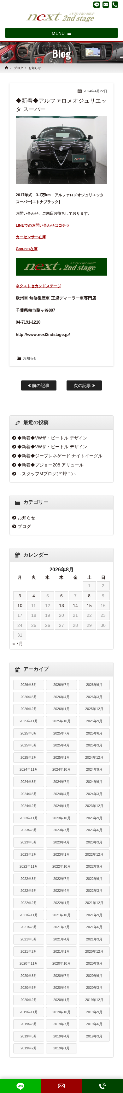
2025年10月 (61, 721)
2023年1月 (61, 854)
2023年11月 (29, 818)
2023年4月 (61, 842)
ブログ (18, 68)
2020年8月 (28, 975)
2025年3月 (94, 745)
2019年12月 (94, 1000)
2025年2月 (28, 757)
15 (89, 605)
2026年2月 (28, 709)
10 (19, 605)
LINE (20, 1086)
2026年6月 (94, 684)
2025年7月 (61, 733)
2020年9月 (94, 963)
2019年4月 (61, 1036)
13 (61, 605)
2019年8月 (28, 1024)
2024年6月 (94, 781)
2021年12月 (94, 903)
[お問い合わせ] (105, 4)
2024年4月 (61, 794)
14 (75, 605)
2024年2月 (28, 806)
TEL (102, 1086)
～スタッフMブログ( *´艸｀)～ (47, 473)
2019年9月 (94, 1012)
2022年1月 (61, 903)
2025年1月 (61, 757)
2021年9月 (94, 915)
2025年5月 (28, 745)
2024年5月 (28, 794)
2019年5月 (28, 1036)
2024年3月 (94, 794)
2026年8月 (28, 684)
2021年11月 (29, 915)
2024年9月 (94, 769)
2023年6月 (94, 830)
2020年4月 (61, 987)
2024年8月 (28, 781)
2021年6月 (94, 927)
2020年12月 (94, 951)
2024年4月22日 (95, 91)
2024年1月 (61, 806)
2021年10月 (61, 915)
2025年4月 (61, 745)
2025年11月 (29, 721)
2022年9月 (94, 866)
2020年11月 (29, 963)
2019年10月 (61, 1012)
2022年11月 (29, 866)
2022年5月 (28, 890)
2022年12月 (94, 854)
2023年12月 (94, 806)
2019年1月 (61, 1048)
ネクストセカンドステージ (38, 286)
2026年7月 (61, 684)
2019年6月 (94, 1024)
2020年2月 (28, 1000)
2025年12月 (94, 709)
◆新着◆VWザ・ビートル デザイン (52, 437)
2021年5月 (28, 939)
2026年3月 (94, 697)
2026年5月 (28, 697)
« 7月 (17, 643)
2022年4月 (61, 890)
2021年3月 (94, 939)
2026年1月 (61, 709)
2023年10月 (61, 818)
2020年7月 (61, 975)
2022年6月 (94, 878)
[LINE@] (96, 4)
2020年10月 (61, 963)
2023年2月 (28, 854)
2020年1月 (61, 1000)
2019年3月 (94, 1036)
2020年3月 (94, 987)
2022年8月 (28, 878)
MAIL (61, 1086)
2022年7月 (61, 878)
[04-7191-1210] (115, 4)
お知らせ (34, 68)
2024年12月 (94, 757)
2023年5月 (28, 842)
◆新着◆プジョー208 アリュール (50, 464)
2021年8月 (28, 927)
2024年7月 (61, 781)
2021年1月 (61, 951)
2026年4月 (61, 697)
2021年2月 (28, 951)
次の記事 (82, 385)
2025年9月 (94, 721)
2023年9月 (94, 818)
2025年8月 (28, 733)
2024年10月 (61, 769)
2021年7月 (61, 927)
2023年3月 (94, 842)
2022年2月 (28, 903)
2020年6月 (94, 975)
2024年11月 (29, 769)
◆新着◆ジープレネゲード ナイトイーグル (59, 455)
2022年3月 (94, 890)
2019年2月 (28, 1048)
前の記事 (40, 385)
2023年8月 (28, 830)
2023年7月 (61, 830)
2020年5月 (28, 987)
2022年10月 (61, 866)
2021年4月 (61, 939)
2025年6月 (94, 733)
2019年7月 (61, 1024)
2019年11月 (29, 1012)
